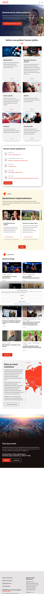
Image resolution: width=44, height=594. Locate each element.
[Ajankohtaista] (11, 51)
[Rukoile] (32, 87)
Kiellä (22, 298)
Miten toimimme (7, 577)
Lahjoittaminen (6, 583)
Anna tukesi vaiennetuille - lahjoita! (12, 23)
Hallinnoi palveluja (22, 301)
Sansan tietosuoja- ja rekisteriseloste (24, 303)
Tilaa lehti (6, 460)
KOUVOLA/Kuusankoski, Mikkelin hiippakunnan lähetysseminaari (23, 178)
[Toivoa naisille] (11, 87)
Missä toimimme (7, 580)
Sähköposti (30, 592)
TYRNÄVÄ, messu (12, 166)
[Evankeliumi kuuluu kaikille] (11, 215)
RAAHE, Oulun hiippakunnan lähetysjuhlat (18, 160)
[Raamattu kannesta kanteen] (32, 51)
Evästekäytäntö (16, 303)
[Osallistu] (11, 118)
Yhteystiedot (6, 586)
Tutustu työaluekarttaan (11, 404)
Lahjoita (22, 247)
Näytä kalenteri (8, 183)
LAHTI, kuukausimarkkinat (14, 154)
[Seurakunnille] (32, 118)
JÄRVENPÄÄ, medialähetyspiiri (15, 172)
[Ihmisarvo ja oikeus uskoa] (30, 215)
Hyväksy (22, 295)
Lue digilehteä (16, 460)
